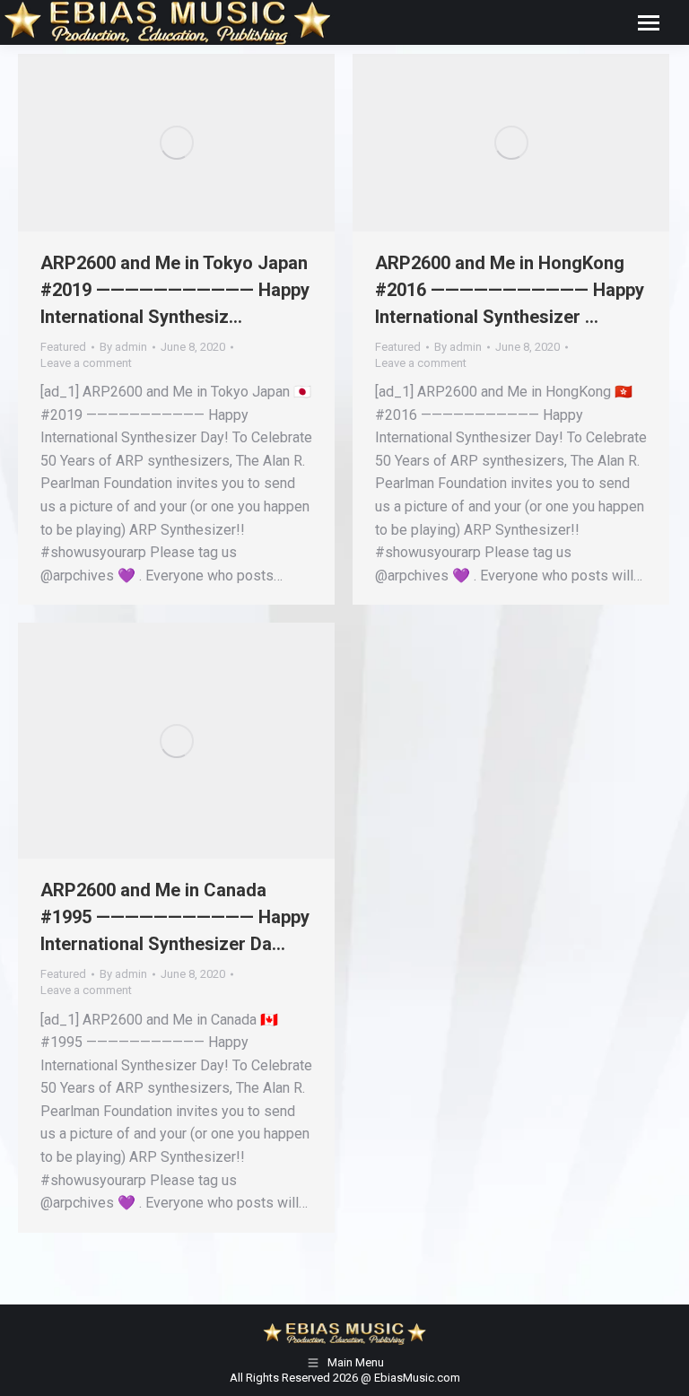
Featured (63, 346)
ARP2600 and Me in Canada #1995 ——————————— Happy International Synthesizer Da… (175, 917)
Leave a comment (86, 363)
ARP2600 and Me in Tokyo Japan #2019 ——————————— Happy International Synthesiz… (175, 289)
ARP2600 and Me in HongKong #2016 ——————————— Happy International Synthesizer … (509, 289)
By (123, 346)
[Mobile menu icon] (648, 23)
